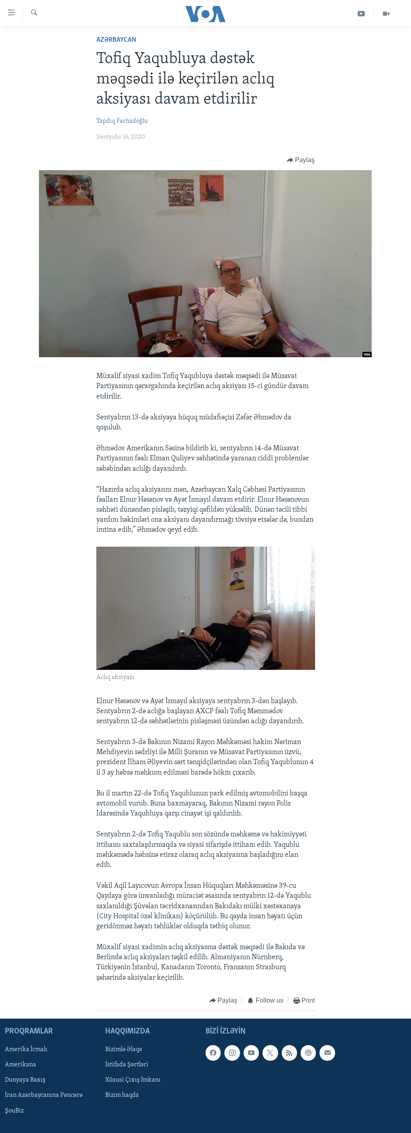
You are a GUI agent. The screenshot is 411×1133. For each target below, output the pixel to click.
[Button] (301, 160)
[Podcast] (308, 1053)
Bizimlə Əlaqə (123, 1050)
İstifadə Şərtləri (127, 1065)
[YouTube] (361, 14)
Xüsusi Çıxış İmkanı (133, 1080)
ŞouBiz (14, 1111)
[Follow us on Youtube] (251, 1053)
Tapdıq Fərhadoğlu (122, 121)
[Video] (386, 14)
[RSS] (289, 1053)
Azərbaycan (116, 40)
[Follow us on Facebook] (213, 1053)
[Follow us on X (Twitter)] (270, 1053)
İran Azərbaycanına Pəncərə (44, 1095)
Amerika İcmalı (26, 1050)
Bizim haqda (122, 1095)
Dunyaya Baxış (25, 1080)
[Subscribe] (327, 1053)
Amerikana (20, 1065)
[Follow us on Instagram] (232, 1053)
